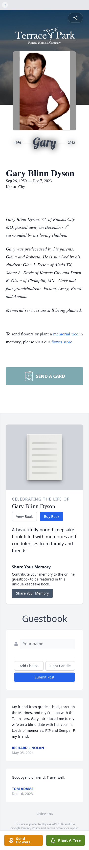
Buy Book (51, 516)
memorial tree (65, 334)
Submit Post (44, 677)
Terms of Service (57, 828)
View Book (24, 516)
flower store (61, 342)
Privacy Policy (30, 828)
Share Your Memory (32, 593)
